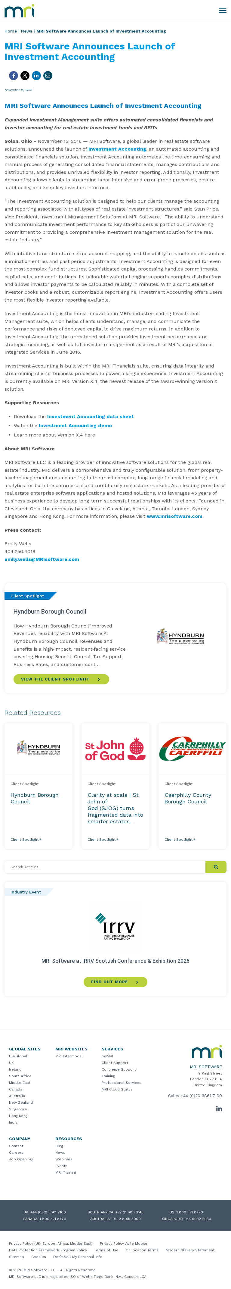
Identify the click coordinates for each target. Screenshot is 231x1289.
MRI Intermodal (69, 1056)
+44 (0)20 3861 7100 (201, 1095)
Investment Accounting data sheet (90, 416)
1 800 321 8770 (190, 1212)
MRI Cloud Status (117, 1089)
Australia (17, 1096)
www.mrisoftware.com (174, 516)
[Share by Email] (47, 75)
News (26, 31)
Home (11, 31)
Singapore (18, 1109)
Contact (16, 1146)
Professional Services (121, 1083)
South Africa (20, 1076)
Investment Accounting (117, 149)
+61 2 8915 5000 (126, 1219)
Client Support (115, 1063)
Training (108, 1076)
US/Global (18, 1056)
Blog (59, 1146)
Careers (16, 1152)
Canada (15, 1089)
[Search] (215, 867)
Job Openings (21, 1159)
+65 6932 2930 (197, 1219)
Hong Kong (18, 1116)
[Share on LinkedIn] (36, 75)
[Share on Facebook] (13, 75)
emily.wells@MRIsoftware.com (42, 559)
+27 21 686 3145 (129, 1212)
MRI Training (65, 1172)
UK (11, 1063)
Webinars (63, 1159)
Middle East (19, 1083)
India (13, 1122)
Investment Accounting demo (75, 425)
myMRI (107, 1056)
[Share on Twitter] (24, 75)
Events (61, 1166)
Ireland (15, 1069)
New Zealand (21, 1102)
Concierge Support (119, 1069)
